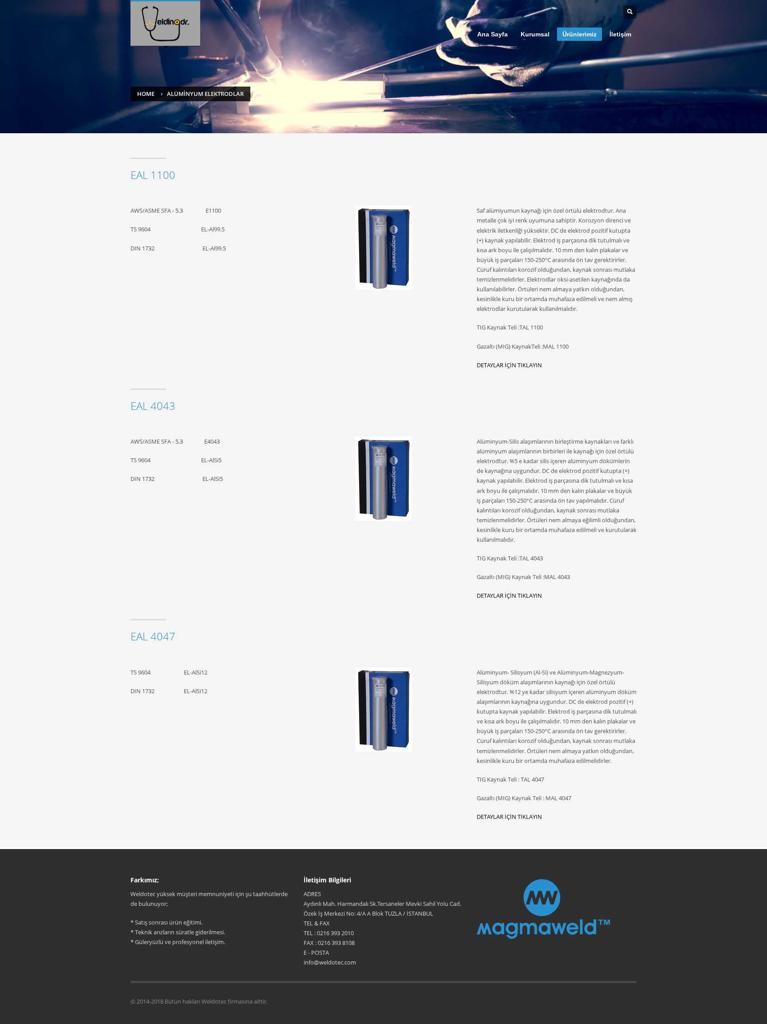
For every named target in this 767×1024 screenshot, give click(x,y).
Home (145, 94)
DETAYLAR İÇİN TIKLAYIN (509, 365)
